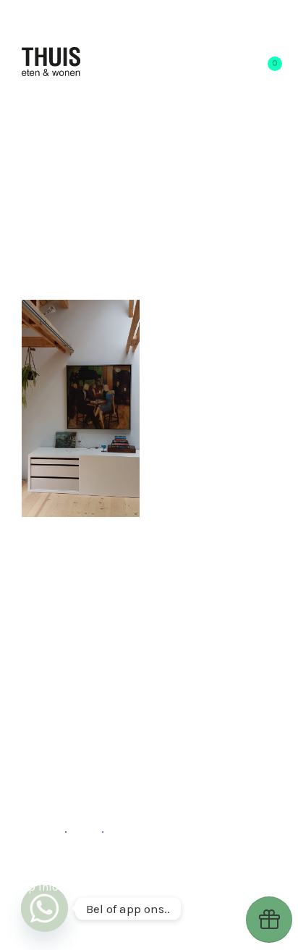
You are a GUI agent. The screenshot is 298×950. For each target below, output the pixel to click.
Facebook (182, 868)
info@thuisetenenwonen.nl (108, 887)
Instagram (113, 868)
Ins (93, 828)
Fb (58, 828)
